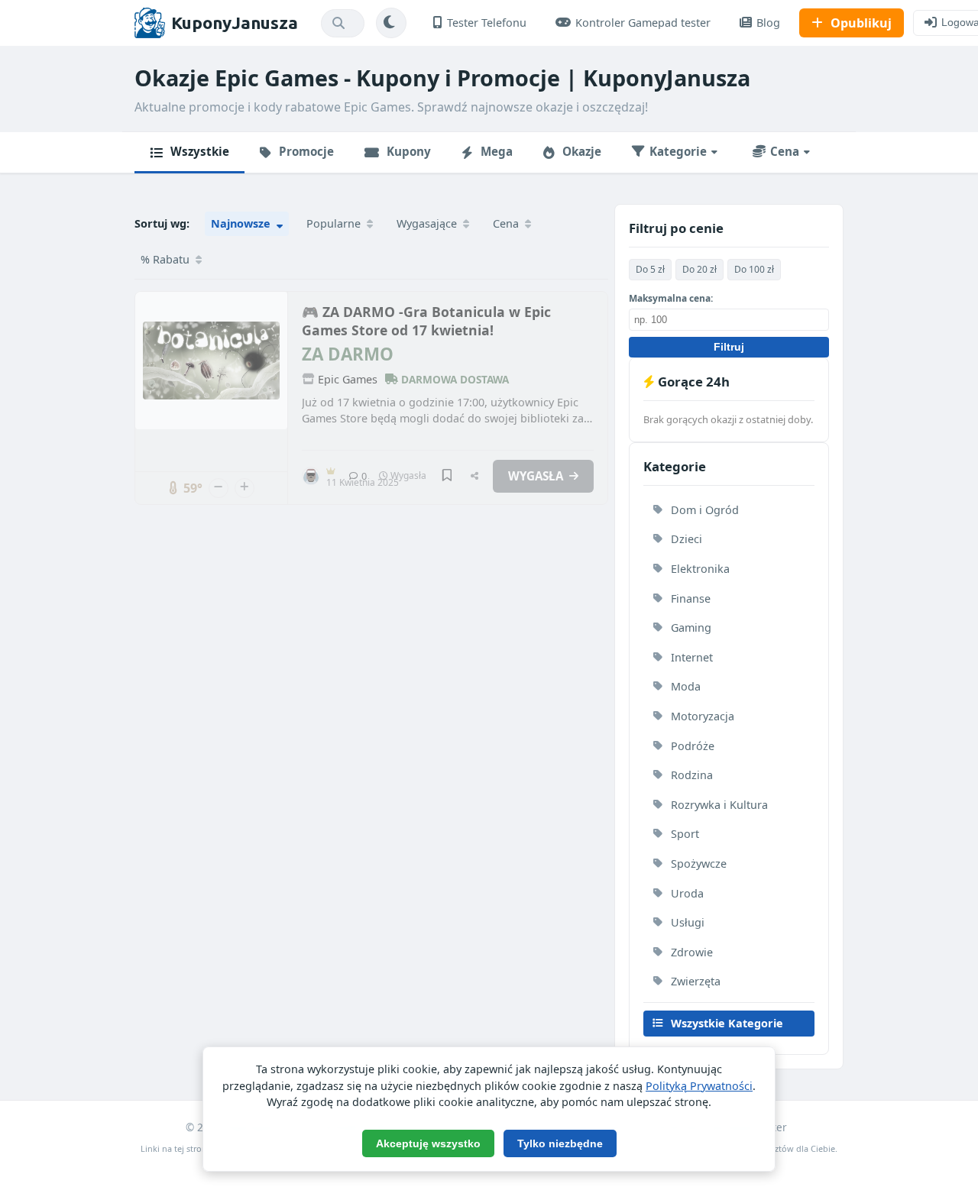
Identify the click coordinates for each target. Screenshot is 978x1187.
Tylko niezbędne (560, 1143)
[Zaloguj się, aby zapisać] (447, 476)
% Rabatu (167, 259)
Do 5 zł (650, 269)
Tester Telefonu (486, 22)
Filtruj (729, 347)
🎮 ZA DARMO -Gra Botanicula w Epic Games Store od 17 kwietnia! (426, 320)
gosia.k (331, 470)
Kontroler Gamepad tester (643, 22)
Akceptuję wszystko (428, 1143)
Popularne (335, 223)
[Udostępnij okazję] (474, 476)
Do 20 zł (699, 269)
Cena (507, 223)
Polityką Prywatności (699, 1086)
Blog (768, 22)
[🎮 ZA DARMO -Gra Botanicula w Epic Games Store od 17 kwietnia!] (211, 360)
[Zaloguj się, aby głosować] (218, 488)
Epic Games (347, 379)
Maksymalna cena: (671, 298)
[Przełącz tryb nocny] (391, 23)
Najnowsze (242, 223)
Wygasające (428, 223)
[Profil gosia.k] (311, 476)
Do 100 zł (754, 269)
